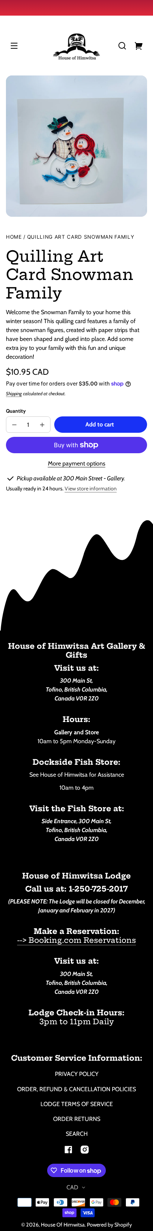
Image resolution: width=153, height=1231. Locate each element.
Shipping (14, 393)
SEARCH (77, 1133)
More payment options (76, 463)
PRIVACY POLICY (76, 1073)
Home (14, 237)
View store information (91, 488)
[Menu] (14, 46)
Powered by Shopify (109, 1224)
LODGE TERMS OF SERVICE (76, 1104)
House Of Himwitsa (63, 1224)
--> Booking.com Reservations (76, 940)
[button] (122, 46)
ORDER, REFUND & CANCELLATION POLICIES (76, 1089)
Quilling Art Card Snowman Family (80, 237)
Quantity (16, 411)
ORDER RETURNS (76, 1118)
